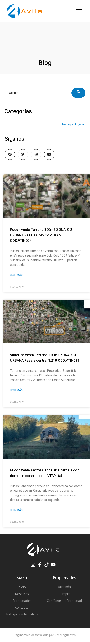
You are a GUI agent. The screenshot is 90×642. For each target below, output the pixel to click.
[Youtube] (53, 564)
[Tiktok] (46, 564)
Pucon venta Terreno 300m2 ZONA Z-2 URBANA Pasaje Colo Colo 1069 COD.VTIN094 (41, 235)
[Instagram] (33, 564)
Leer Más (16, 275)
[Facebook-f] (39, 564)
